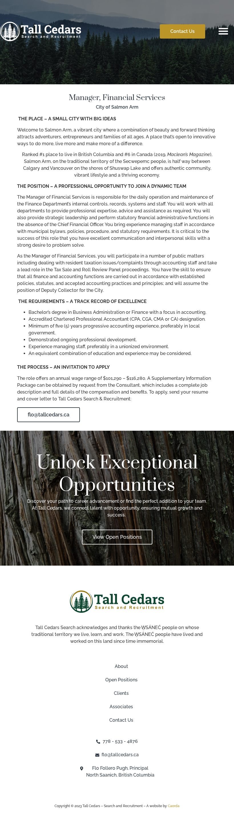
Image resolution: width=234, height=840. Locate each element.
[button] (223, 31)
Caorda (173, 806)
